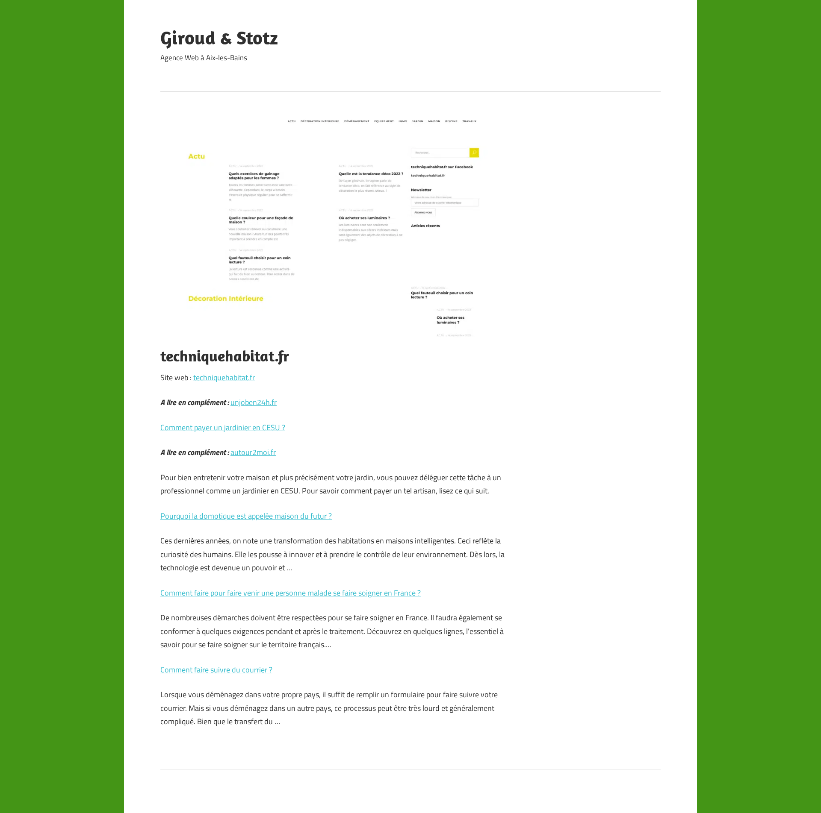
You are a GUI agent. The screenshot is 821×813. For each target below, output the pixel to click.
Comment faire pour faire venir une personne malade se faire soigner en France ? (290, 593)
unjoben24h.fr (253, 402)
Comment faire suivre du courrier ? (216, 669)
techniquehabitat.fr (224, 377)
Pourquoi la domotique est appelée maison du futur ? (246, 516)
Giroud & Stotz (219, 37)
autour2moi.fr (253, 452)
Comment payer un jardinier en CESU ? (222, 427)
